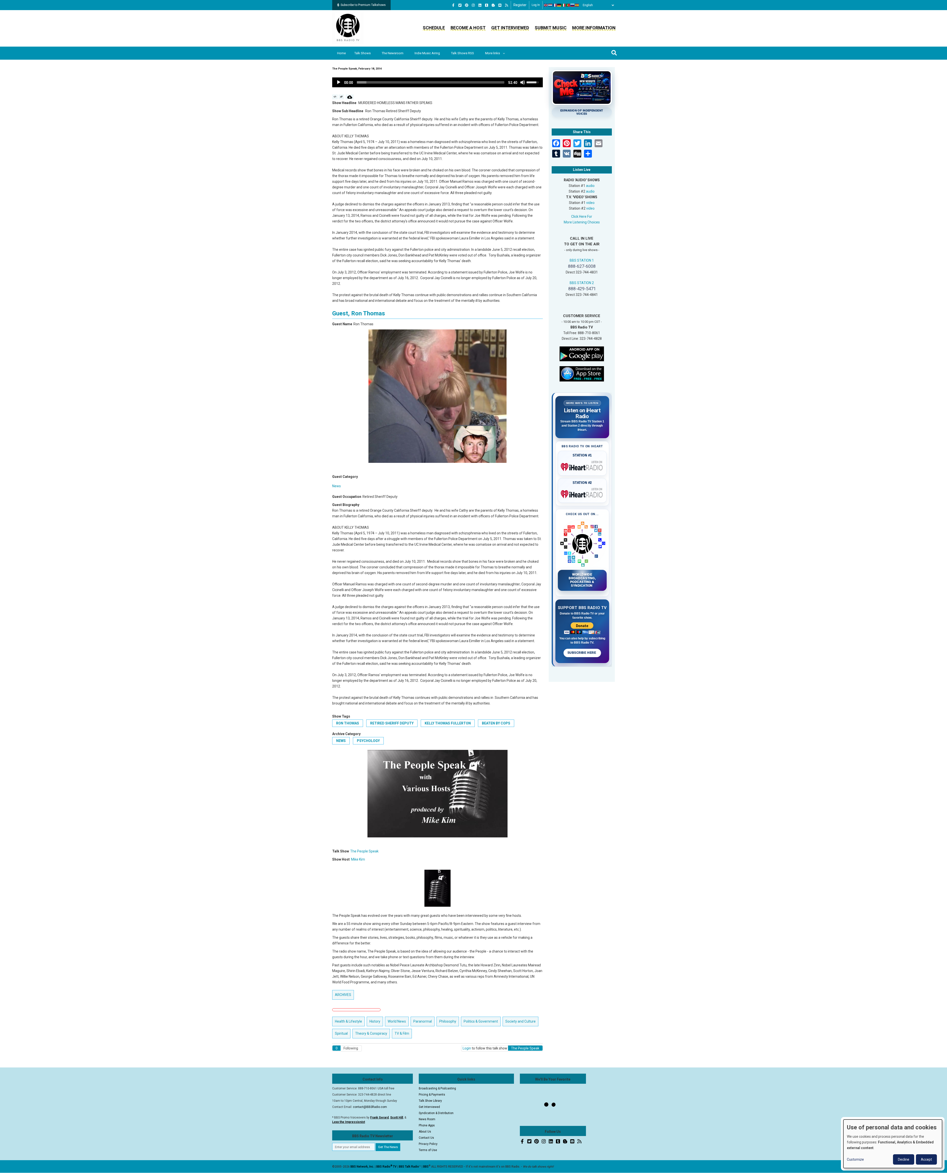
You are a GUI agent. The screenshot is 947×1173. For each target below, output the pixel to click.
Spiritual (341, 1033)
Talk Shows (362, 53)
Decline (903, 1159)
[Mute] (522, 82)
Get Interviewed (510, 27)
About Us (425, 1131)
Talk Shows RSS (462, 53)
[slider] (430, 82)
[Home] (348, 28)
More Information (594, 27)
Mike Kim (358, 859)
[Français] (555, 5)
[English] (546, 5)
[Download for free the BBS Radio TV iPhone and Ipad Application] (582, 373)
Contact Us (426, 1137)
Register (520, 5)
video (590, 203)
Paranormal (422, 1021)
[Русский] (572, 5)
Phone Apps (427, 1125)
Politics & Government (481, 1021)
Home (341, 53)
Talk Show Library (430, 1100)
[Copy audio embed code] (335, 96)
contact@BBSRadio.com (370, 1107)
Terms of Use (428, 1150)
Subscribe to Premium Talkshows (363, 5)
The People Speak (364, 851)
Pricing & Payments (432, 1094)
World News (397, 1021)
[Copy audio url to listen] (341, 96)
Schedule (434, 27)
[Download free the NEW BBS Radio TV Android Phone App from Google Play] (582, 353)
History (374, 1021)
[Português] (568, 5)
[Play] (338, 82)
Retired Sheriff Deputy (392, 723)
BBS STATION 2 (582, 283)
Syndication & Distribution (436, 1113)
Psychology (368, 741)
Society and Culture (520, 1021)
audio (590, 186)
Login (467, 1048)
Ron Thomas (347, 723)
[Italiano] (564, 5)
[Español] (577, 5)
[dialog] (892, 1143)
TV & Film (402, 1033)
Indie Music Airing (427, 53)
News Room (427, 1119)
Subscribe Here (582, 652)
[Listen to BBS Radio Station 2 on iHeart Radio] (582, 493)
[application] (437, 82)
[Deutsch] (559, 5)
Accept (926, 1159)
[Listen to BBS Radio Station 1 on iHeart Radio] (582, 466)
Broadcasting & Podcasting (437, 1088)
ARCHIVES (343, 995)
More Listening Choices (582, 222)
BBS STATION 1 (582, 260)
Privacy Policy (428, 1144)
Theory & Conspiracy (371, 1033)
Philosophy (447, 1021)
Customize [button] (855, 1159)
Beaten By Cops (496, 723)
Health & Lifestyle (348, 1021)
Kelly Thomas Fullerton (448, 723)
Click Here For (581, 216)
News (336, 486)
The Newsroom (392, 53)
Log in (536, 5)
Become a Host (468, 27)
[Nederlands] (550, 5)
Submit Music (550, 27)
